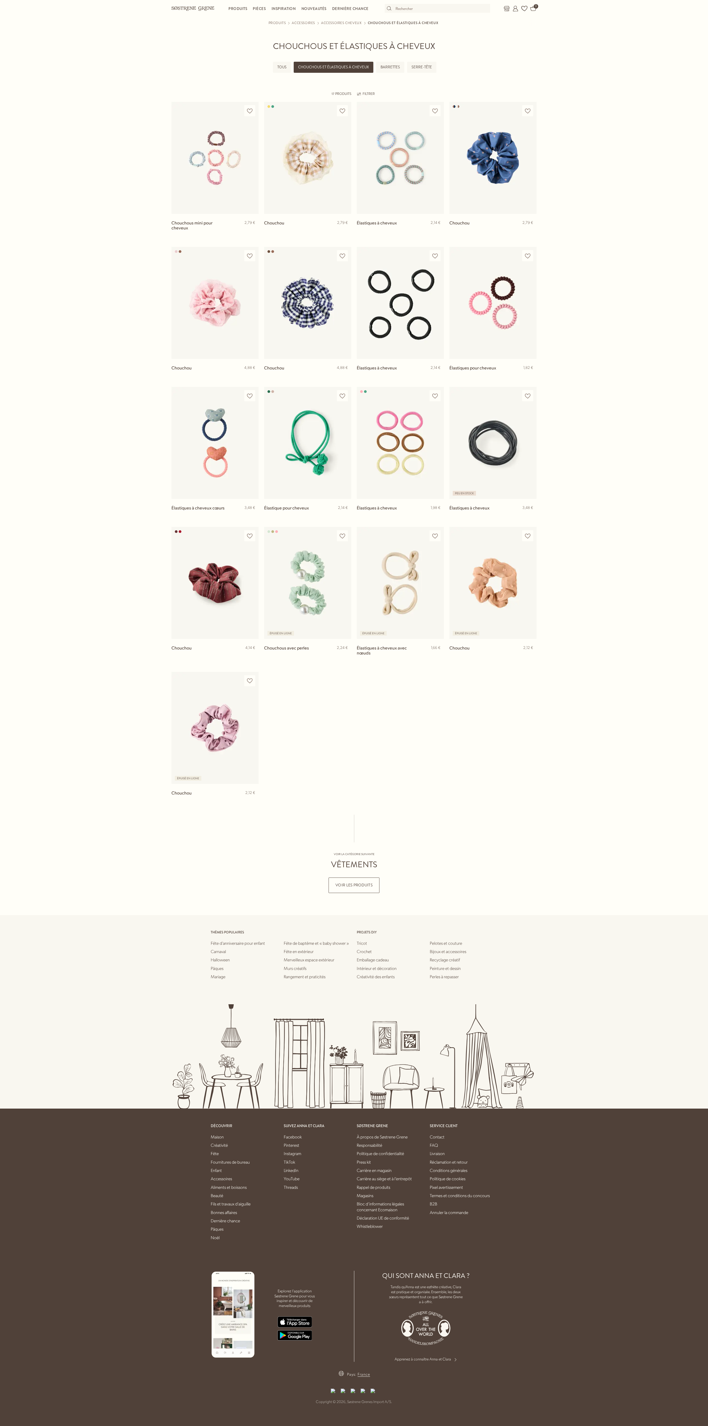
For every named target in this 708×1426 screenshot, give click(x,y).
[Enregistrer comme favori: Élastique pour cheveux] (342, 396)
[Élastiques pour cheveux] (493, 303)
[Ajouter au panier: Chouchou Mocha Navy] (530, 231)
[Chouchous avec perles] (307, 583)
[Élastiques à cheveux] (400, 158)
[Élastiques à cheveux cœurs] (215, 443)
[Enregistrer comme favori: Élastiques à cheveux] (435, 111)
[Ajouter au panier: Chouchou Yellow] (344, 231)
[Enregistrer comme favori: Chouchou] (342, 111)
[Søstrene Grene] (193, 8)
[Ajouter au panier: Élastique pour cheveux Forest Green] (344, 516)
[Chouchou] (307, 158)
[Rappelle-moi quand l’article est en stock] (344, 657)
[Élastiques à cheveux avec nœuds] (400, 583)
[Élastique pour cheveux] (307, 443)
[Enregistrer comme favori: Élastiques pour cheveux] (527, 256)
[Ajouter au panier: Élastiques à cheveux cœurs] (252, 516)
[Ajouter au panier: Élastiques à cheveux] (437, 231)
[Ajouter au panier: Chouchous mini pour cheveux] (252, 231)
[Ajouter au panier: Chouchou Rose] (252, 376)
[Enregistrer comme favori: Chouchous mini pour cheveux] (250, 111)
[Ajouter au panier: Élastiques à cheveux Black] (437, 376)
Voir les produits (354, 885)
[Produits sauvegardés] (524, 8)
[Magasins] (506, 8)
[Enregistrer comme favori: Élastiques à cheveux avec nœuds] (435, 536)
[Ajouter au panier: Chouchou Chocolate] (344, 376)
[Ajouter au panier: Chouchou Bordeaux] (252, 656)
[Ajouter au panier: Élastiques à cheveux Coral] (437, 516)
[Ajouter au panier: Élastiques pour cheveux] (530, 376)
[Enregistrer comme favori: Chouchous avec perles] (342, 536)
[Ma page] (515, 8)
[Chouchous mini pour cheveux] (215, 158)
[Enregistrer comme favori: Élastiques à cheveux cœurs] (250, 396)
